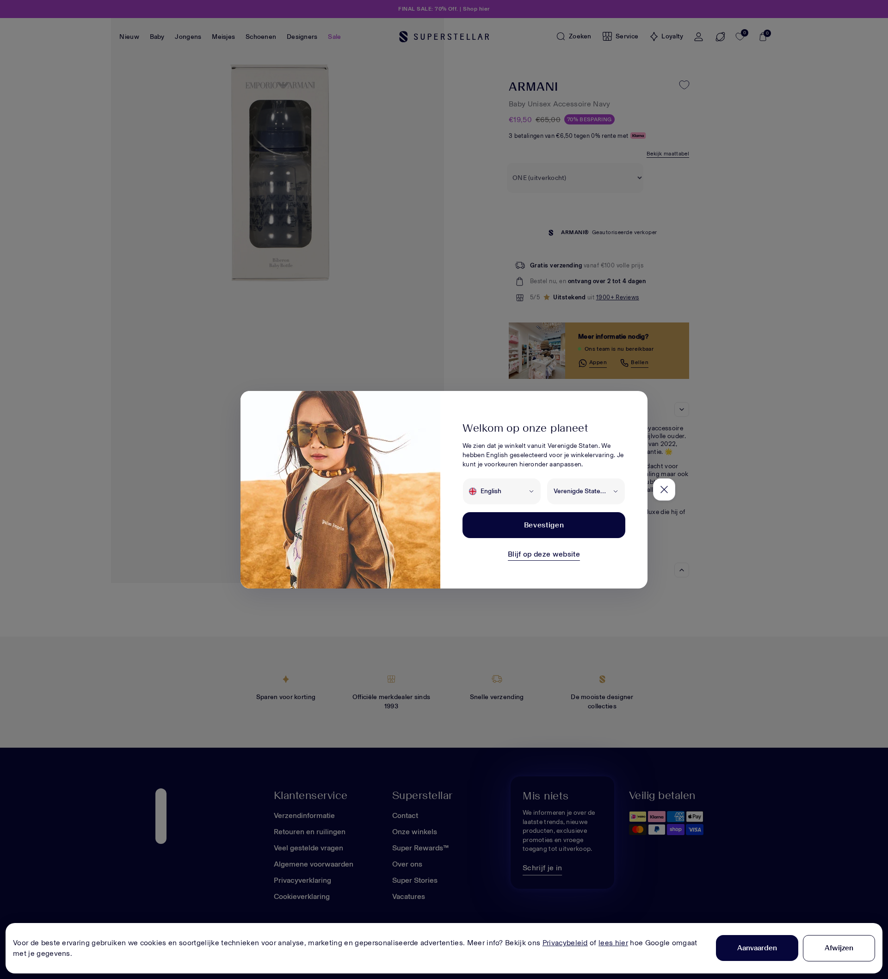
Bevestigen (544, 524)
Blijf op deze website (544, 554)
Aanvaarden (757, 947)
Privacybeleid (565, 942)
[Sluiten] (664, 489)
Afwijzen (839, 947)
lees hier (613, 942)
